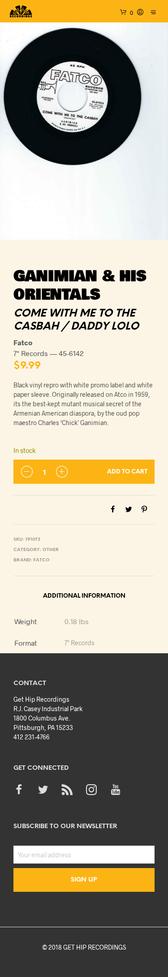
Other (51, 549)
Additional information (84, 596)
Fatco (41, 560)
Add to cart (127, 472)
